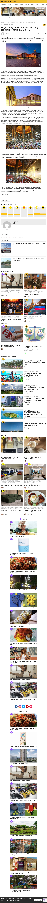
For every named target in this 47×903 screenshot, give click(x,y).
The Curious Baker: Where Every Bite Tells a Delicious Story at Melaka (22, 625)
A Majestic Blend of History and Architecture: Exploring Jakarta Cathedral (22, 854)
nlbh (43, 508)
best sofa (10, 508)
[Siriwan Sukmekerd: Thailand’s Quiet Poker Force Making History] (35, 281)
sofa (7, 509)
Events (25, 290)
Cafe (21, 4)
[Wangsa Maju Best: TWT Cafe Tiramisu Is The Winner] (12, 445)
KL (27, 480)
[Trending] (3, 274)
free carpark (13, 481)
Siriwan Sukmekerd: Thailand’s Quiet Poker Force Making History (34, 293)
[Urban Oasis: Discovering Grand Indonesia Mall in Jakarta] (12, 401)
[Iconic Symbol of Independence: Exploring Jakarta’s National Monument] (12, 389)
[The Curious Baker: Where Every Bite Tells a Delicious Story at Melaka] (23, 617)
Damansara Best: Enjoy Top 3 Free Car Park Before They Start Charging (11, 484)
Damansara (3, 480)
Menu (35, 507)
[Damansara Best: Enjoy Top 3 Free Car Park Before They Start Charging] (12, 472)
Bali (3, 200)
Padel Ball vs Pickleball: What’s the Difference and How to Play (23, 818)
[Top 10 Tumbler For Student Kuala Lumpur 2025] (23, 738)
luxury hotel (38, 481)
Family (2, 507)
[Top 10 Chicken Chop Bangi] (23, 528)
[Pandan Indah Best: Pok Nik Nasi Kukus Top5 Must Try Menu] (23, 563)
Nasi (36, 508)
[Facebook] (16, 706)
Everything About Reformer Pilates (11, 293)
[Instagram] (19, 706)
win (43, 216)
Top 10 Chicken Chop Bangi (17, 536)
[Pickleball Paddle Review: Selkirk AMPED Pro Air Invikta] (12, 334)
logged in (10, 237)
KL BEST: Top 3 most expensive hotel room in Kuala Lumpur (33, 484)
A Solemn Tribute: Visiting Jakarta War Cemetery (21, 836)
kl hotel (33, 481)
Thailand (16, 4)
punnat (14, 317)
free (9, 481)
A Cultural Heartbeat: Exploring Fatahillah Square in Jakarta (29, 244)
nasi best (39, 508)
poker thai (10, 317)
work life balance (37, 344)
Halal (42, 4)
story (7, 200)
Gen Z (37, 4)
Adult (2, 316)
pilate (2, 291)
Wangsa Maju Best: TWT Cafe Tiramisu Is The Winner (9, 458)
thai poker (6, 318)
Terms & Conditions (6, 898)
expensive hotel (27, 481)
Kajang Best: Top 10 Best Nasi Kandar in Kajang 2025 (23, 644)
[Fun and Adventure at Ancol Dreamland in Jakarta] (12, 376)
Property (31, 480)
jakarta (33, 371)
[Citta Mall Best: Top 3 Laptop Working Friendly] (35, 445)
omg (37, 216)
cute (4, 216)
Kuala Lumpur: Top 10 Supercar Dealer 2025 (22, 699)
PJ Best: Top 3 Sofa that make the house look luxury (11, 511)
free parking (3, 482)
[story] (44, 25)
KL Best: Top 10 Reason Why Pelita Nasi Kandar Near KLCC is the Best (23, 590)
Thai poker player (39, 291)
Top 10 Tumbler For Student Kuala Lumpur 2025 (23, 746)
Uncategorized (34, 290)
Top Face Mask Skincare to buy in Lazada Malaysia (21, 554)
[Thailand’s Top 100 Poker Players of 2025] (12, 307)
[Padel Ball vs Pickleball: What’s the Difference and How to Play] (23, 809)
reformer (6, 291)
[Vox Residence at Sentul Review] (23, 755)
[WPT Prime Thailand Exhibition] (35, 307)
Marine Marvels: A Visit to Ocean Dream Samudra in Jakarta (21, 891)
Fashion (27, 4)
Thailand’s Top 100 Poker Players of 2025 (11, 320)
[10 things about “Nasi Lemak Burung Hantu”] (35, 498)
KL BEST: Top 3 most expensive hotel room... (40, 17)
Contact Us (22, 898)
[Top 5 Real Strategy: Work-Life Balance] (35, 334)
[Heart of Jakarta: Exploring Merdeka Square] (12, 427)
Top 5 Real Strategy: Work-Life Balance (33, 347)
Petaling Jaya (12, 480)
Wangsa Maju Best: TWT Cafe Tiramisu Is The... (7, 17)
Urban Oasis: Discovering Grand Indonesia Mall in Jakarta (34, 400)
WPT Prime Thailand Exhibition (33, 318)
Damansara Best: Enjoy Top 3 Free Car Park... (29, 17)
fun (10, 216)
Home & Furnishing (8, 507)
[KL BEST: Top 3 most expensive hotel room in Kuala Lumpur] (35, 472)
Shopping (17, 480)
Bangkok (6, 316)
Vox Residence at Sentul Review (19, 763)
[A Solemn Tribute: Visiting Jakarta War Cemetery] (23, 828)
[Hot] (26, 464)
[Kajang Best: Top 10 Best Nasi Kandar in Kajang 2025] (23, 635)
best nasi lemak (27, 508)
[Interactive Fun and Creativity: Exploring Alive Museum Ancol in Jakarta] (23, 864)
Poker (29, 290)
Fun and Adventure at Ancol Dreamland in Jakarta (33, 375)
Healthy (6, 290)
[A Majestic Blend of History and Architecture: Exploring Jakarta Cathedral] (23, 846)
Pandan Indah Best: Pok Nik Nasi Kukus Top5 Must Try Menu (22, 572)
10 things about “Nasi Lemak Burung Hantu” (32, 511)
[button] (2, 1)
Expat (30, 316)
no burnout (26, 344)
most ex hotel (27, 482)
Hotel (25, 480)
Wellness (18, 290)
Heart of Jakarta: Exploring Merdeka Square (35, 424)
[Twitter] (23, 706)
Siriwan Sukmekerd (28, 291)
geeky (17, 216)
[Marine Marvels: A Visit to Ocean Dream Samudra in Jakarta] (23, 882)
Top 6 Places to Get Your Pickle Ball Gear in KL (23, 608)
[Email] (27, 706)
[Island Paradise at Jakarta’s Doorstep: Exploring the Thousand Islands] (12, 414)
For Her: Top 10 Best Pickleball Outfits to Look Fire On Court (23, 662)
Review (10, 4)
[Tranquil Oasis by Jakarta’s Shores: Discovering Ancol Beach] (12, 364)
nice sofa (15, 508)
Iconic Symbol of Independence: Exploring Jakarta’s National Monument (34, 388)
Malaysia (3, 4)
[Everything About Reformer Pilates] (12, 281)
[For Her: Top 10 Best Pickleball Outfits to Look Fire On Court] (23, 653)
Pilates (10, 290)
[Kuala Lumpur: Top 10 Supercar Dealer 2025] (23, 690)
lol (30, 216)
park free (9, 482)
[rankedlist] (3, 437)
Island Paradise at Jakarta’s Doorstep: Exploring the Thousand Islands (34, 413)
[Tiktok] (30, 706)
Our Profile (29, 898)
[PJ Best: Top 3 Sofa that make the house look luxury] (12, 498)
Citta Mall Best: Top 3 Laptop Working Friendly (18, 17)
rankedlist (14, 482)
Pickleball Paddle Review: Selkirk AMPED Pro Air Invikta (10, 346)
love (24, 216)
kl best (32, 508)
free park (18, 481)
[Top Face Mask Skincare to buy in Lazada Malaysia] (23, 545)
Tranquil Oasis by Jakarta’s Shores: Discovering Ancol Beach (28, 259)
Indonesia (4, 24)
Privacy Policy (15, 898)
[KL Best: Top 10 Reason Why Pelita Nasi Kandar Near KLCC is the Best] (23, 582)
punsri (18, 317)
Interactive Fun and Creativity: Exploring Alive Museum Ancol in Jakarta (22, 872)
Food (32, 4)
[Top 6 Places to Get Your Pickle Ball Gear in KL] (23, 600)
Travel (40, 316)
